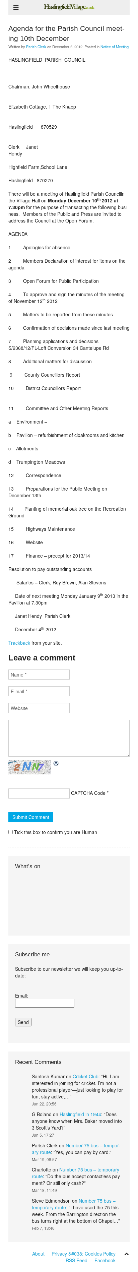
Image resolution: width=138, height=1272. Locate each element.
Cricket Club (85, 1076)
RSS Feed (76, 1260)
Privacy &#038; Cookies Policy (84, 1253)
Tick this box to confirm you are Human (55, 832)
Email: (21, 995)
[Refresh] (56, 763)
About (38, 1253)
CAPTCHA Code (88, 792)
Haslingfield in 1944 (80, 1114)
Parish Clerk (36, 46)
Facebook (105, 1260)
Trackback (19, 642)
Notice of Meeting (114, 46)
